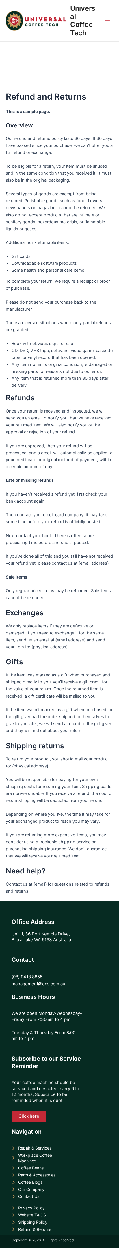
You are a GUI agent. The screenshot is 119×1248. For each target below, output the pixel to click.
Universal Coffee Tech (82, 20)
